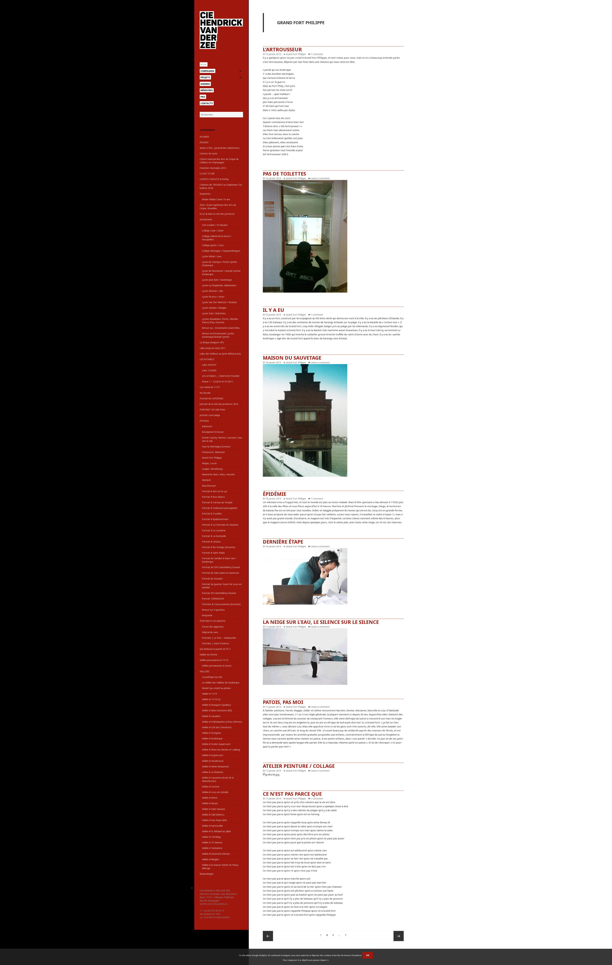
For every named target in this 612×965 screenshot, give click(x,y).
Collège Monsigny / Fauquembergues (221, 250)
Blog (203, 64)
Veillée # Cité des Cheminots (217, 727)
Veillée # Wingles (210, 859)
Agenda (205, 83)
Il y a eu (273, 310)
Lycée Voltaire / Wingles (214, 307)
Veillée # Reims (210, 797)
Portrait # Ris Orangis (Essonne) (218, 547)
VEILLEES (204, 671)
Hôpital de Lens (210, 632)
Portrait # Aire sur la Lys (214, 491)
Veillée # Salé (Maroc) (213, 814)
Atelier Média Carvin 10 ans (216, 199)
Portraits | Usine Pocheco (215, 643)
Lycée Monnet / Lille (212, 290)
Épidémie (274, 494)
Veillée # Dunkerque (212, 738)
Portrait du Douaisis (212, 578)
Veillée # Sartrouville (212, 825)
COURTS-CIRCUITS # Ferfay (214, 179)
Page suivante (398, 936)
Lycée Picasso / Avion (213, 296)
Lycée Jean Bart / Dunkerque (217, 279)
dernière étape (283, 541)
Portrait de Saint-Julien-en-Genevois (220, 572)
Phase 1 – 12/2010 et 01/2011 (217, 381)
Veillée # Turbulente (212, 848)
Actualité (204, 136)
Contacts (206, 103)
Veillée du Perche (208, 654)
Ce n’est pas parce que (292, 793)
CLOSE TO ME (207, 173)
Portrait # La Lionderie (214, 530)
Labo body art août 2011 (213, 348)
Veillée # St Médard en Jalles (216, 831)
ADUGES (204, 142)
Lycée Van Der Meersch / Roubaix (219, 302)
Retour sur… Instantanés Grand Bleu (221, 327)
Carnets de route (208, 153)
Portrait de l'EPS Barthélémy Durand (221, 567)
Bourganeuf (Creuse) (212, 431)
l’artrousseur (282, 49)
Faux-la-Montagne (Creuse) (216, 446)
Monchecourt (209, 485)
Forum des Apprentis (213, 626)
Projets (205, 77)
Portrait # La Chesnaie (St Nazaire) (220, 524)
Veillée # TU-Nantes (212, 842)
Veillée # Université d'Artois (216, 853)
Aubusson (207, 426)
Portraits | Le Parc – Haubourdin (219, 637)
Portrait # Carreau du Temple (217, 502)
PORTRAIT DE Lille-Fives (212, 409)
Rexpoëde (207, 615)
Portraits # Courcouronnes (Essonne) (221, 604)
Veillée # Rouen (210, 803)
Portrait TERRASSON (213, 598)
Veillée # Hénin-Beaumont (215, 766)
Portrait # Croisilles (212, 513)
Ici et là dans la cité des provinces (217, 213)
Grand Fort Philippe (212, 457)
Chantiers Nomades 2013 (213, 167)
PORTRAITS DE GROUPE (212, 620)
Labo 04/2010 (209, 364)
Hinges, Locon (209, 463)
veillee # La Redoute (212, 772)
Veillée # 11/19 (209, 693)
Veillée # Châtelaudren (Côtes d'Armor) (222, 721)
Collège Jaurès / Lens (213, 245)
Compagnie (207, 70)
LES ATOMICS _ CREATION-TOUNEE (220, 375)
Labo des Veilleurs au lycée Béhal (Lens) (220, 353)
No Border (205, 392)
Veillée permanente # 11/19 (214, 660)
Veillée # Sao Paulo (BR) (214, 820)
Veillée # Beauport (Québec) (216, 704)
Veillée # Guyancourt (212, 755)
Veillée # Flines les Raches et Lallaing (221, 749)
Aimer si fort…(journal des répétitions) (219, 147)
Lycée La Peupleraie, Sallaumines (219, 285)
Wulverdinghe (207, 873)
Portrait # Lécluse (211, 541)
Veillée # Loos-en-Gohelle (215, 792)
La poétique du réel (212, 676)
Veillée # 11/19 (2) (211, 699)
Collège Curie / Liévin (212, 230)
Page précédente (268, 936)
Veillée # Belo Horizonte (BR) (217, 710)
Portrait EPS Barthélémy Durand (219, 593)
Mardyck (206, 479)
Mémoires (206, 90)
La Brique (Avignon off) (212, 342)
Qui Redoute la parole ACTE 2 (215, 648)
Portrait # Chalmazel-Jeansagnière (219, 507)
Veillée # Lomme (210, 786)
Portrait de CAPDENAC (212, 398)
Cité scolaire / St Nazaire (215, 224)
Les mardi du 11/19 (210, 387)
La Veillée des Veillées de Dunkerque (220, 682)
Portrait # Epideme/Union (215, 519)
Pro (202, 96)
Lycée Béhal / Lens (212, 256)
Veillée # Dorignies (211, 732)
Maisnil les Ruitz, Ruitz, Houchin (218, 474)
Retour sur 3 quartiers (213, 609)
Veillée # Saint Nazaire (213, 809)
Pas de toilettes (284, 173)
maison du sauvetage (292, 357)
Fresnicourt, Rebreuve (213, 452)
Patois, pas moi (283, 702)
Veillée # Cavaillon (211, 716)
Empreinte (205, 193)
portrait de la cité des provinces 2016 (219, 403)
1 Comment (317, 54)
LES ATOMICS (207, 359)
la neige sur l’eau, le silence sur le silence (321, 622)
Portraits (204, 420)
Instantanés (206, 219)
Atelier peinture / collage (299, 766)
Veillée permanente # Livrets (217, 665)
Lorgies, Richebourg (212, 468)
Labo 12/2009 (209, 370)
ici (328, 960)
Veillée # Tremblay (211, 836)
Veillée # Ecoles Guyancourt (216, 744)
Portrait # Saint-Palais (213, 552)
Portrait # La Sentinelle (214, 536)
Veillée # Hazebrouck (212, 760)
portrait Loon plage (210, 415)
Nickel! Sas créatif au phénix (216, 688)
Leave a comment (320, 178)
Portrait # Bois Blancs (213, 496)
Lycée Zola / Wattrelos (214, 313)
